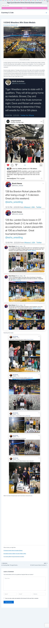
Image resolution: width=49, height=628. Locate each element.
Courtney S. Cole (7, 13)
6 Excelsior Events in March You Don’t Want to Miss (15, 553)
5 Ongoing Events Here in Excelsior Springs (13, 550)
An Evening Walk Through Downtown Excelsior (14, 556)
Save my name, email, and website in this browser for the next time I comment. (21, 598)
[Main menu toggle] (46, 12)
